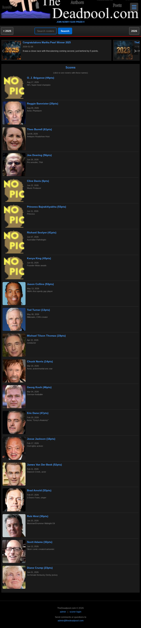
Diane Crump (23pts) (40, 567)
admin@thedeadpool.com (71, 620)
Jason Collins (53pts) (40, 284)
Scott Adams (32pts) (39, 541)
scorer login (75, 611)
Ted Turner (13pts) (38, 309)
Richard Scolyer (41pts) (41, 232)
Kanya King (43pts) (39, 258)
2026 (134, 30)
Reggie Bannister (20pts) (42, 103)
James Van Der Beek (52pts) (44, 464)
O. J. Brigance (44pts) (40, 77)
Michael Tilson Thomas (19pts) (46, 335)
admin (63, 611)
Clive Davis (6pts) (38, 180)
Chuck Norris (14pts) (40, 361)
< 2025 (7, 30)
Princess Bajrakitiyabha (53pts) (46, 206)
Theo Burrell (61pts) (39, 129)
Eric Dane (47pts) (37, 413)
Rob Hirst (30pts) (37, 516)
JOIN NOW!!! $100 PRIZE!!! (71, 22)
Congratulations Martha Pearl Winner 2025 (47, 42)
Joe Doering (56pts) (39, 155)
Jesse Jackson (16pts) (41, 438)
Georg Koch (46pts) (39, 387)
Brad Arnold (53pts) (39, 490)
